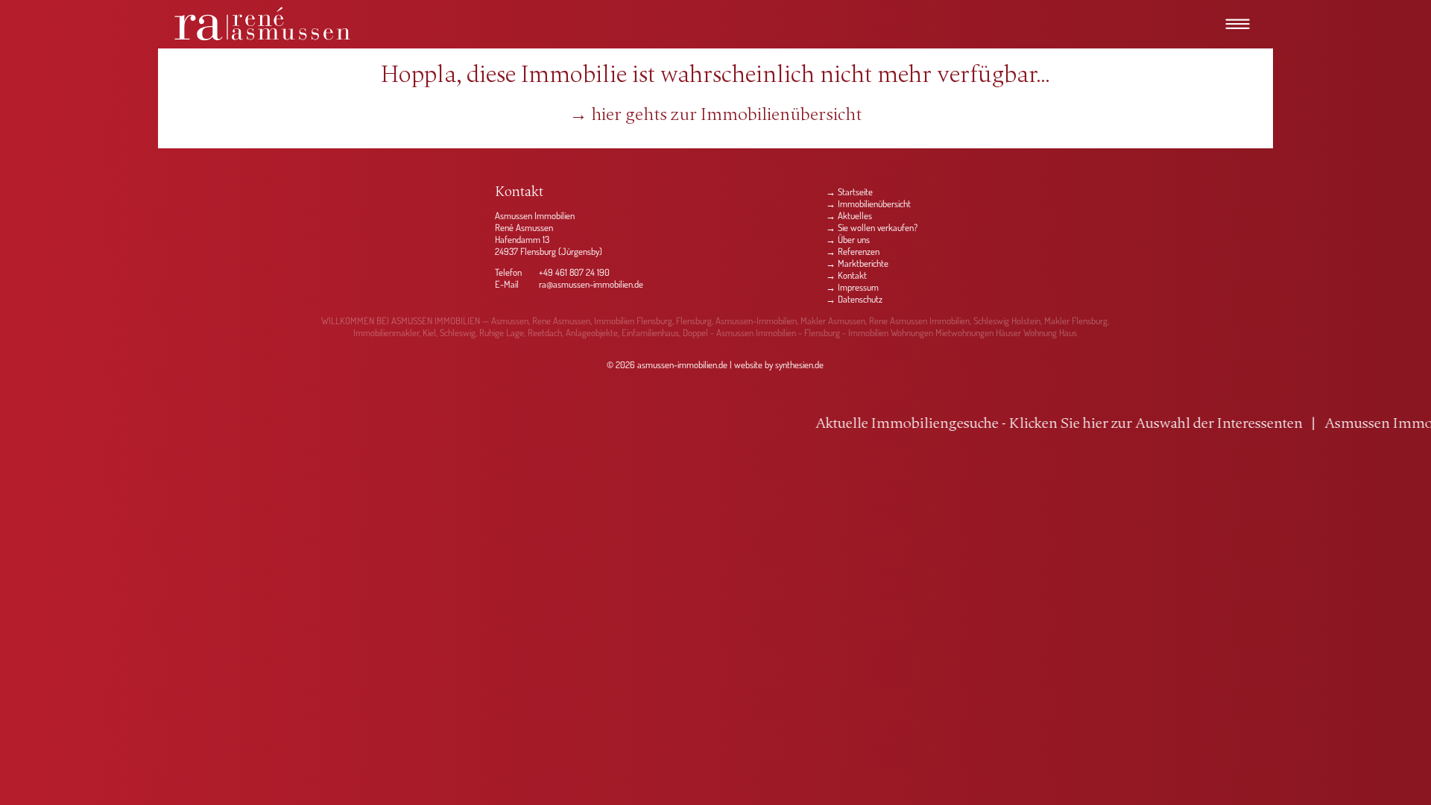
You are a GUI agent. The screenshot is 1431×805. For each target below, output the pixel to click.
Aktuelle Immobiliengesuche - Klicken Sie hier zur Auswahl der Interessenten (983, 424)
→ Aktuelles (849, 215)
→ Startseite (849, 192)
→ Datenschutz (854, 299)
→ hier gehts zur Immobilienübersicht (715, 115)
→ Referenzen (852, 251)
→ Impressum (852, 287)
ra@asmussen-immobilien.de (591, 284)
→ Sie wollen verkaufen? (871, 227)
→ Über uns (848, 239)
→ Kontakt (846, 275)
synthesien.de (799, 364)
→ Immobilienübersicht (868, 203)
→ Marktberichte (857, 263)
